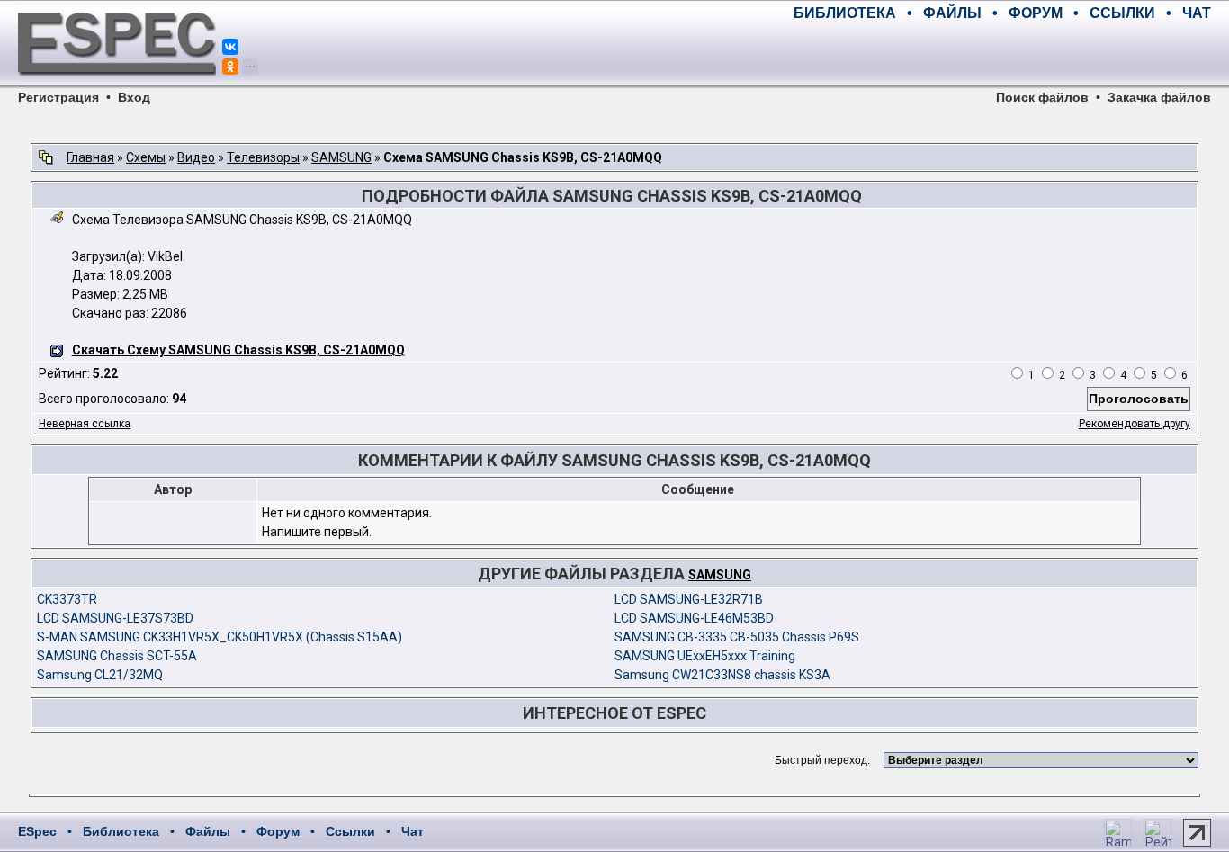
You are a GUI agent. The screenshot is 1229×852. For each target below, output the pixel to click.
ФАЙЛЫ (952, 13)
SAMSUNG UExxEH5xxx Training (704, 656)
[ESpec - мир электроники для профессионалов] (117, 85)
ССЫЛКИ (1122, 13)
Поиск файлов (1042, 97)
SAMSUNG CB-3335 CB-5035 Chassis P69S (736, 637)
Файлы (207, 831)
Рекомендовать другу (1134, 423)
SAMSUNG (341, 157)
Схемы (146, 157)
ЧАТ (1196, 13)
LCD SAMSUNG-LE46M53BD (694, 618)
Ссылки (350, 831)
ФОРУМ (1036, 13)
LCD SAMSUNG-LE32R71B (688, 599)
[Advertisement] (1000, 54)
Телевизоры (263, 157)
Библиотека (121, 831)
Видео (196, 157)
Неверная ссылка (84, 423)
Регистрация (58, 97)
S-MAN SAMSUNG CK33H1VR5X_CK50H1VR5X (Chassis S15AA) (219, 637)
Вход (134, 97)
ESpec (37, 831)
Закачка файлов (1159, 97)
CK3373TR (67, 599)
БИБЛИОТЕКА (845, 13)
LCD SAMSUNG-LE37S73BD (115, 618)
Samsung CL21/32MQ (100, 675)
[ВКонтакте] (230, 47)
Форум (278, 831)
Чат (412, 831)
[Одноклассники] (230, 66)
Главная (90, 157)
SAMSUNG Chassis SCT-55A (117, 656)
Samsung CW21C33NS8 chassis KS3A (722, 675)
